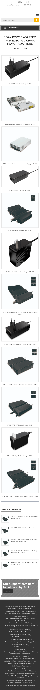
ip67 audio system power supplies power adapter (20, 613)
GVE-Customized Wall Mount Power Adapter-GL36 (20, 344)
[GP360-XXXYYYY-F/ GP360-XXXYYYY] (20, 103)
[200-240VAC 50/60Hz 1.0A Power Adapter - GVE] (20, 329)
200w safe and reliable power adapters (20, 682)
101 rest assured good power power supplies (20, 611)
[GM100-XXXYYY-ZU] (20, 291)
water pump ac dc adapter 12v (20, 634)
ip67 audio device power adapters (20, 623)
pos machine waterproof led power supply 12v (20, 642)
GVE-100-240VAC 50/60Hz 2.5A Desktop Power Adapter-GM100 (20, 313)
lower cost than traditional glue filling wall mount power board (20, 676)
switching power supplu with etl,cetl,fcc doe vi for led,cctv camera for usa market (20, 652)
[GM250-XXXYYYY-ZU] (20, 404)
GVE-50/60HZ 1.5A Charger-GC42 (20, 190)
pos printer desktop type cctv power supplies (20, 658)
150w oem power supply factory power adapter (20, 673)
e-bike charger (20, 668)
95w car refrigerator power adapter (20, 666)
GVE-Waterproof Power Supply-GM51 (20, 230)
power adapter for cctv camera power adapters (20, 685)
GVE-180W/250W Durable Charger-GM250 (20, 425)
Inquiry (8, 591)
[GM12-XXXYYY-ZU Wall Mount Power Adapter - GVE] (20, 68)
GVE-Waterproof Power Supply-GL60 (22, 528)
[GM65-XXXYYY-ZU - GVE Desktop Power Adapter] (20, 364)
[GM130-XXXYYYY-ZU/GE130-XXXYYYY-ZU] (20, 475)
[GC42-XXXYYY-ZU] (20, 176)
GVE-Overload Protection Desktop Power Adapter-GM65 (20, 385)
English (12, 2)
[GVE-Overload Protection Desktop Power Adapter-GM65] (5, 565)
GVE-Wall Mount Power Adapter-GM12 (20, 84)
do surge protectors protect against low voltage (20, 606)
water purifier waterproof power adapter (20, 647)
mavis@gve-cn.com (13, 5)
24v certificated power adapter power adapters (20, 671)
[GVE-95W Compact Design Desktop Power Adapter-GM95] (5, 519)
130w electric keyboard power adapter (20, 608)
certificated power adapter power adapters (20, 680)
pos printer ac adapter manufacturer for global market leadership (20, 626)
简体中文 (20, 2)
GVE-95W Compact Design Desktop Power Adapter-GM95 (24, 517)
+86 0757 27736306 (26, 5)
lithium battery (20, 649)
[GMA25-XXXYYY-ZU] (20, 440)
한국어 (28, 2)
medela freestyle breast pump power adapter (20, 632)
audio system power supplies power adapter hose (20, 661)
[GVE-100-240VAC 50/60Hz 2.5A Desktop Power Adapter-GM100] (5, 553)
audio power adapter (20, 616)
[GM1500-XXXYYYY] (20, 143)
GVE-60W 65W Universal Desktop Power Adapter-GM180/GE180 (24, 540)
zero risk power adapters (20, 637)
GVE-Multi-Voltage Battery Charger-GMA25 (20, 456)
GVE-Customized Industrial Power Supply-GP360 (20, 124)
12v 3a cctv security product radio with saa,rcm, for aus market (20, 619)
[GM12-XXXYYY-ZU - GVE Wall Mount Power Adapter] (20, 251)
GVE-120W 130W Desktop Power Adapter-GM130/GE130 (20, 496)
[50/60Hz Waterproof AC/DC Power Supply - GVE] (20, 210)
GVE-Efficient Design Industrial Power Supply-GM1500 (20, 164)
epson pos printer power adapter (20, 639)
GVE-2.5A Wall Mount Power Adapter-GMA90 (20, 272)
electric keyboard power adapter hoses (20, 663)
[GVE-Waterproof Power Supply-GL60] (5, 530)
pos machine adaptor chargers (20, 629)
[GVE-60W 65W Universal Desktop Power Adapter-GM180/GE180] (5, 542)
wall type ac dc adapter (20, 656)
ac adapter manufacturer (20, 644)
